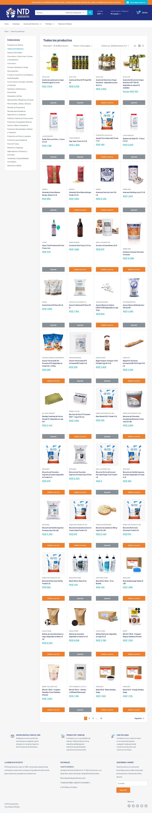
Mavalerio (126, 578)
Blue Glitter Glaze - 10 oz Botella (104, 582)
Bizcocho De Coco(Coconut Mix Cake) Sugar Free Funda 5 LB (106, 474)
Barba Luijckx (74, 411)
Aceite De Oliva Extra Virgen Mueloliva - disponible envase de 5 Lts (106, 82)
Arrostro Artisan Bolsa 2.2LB (106, 245)
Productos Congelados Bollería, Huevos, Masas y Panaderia (19, 123)
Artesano (45, 469)
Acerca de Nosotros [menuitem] (31, 24)
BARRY (125, 631)
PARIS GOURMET (74, 242)
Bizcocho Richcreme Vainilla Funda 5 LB (52, 582)
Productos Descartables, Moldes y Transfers (19, 130)
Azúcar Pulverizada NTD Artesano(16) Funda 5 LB (78, 362)
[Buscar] (90, 12)
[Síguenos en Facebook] (129, 805)
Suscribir (123, 790)
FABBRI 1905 (127, 189)
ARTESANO (72, 469)
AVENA (44, 302)
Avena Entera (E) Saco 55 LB (52, 305)
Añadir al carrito (107, 103)
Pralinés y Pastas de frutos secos (20, 118)
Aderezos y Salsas (14, 165)
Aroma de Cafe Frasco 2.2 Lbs (80, 245)
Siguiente (138, 718)
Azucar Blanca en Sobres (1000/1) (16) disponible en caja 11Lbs (107, 307)
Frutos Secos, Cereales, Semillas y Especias (20, 83)
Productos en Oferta (15, 45)
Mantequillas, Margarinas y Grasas (20, 100)
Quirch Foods (100, 358)
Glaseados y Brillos (14, 96)
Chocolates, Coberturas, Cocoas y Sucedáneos (19, 58)
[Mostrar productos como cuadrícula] (139, 46)
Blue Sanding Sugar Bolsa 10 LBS (133, 582)
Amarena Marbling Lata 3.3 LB (134, 192)
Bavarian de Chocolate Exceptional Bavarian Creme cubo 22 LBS (133, 419)
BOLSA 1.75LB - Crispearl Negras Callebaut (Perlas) (132, 635)
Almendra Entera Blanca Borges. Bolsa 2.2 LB (51, 193)
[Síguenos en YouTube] (141, 805)
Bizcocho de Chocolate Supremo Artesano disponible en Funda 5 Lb (53, 474)
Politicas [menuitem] (48, 24)
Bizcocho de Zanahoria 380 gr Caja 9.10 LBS (106, 529)
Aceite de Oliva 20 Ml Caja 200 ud (80, 81)
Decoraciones (12, 71)
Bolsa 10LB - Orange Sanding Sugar (133, 691)
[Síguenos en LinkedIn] (146, 805)
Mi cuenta (115, 14)
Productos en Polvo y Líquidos (19, 136)
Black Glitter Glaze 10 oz (78, 581)
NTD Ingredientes (129, 302)
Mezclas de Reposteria (16, 107)
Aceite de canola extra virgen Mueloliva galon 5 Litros (53, 81)
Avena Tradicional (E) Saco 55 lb (80, 306)
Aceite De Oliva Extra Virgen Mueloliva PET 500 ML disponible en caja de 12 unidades (133, 84)
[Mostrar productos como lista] (143, 46)
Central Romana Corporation (53, 358)
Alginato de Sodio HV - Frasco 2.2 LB (133, 139)
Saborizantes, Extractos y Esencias (17, 153)
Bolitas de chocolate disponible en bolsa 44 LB (78, 635)
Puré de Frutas (13, 144)
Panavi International (103, 525)
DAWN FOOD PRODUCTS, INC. (105, 413)
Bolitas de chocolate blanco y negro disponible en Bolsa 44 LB (52, 636)
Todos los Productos (15, 49)
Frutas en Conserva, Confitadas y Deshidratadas (20, 76)
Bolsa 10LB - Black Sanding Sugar (106, 691)
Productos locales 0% (104, 135)
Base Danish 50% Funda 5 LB (106, 416)
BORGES (45, 189)
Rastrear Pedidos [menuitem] (65, 24)
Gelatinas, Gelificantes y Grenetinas (16, 90)
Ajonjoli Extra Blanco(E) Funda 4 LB (107, 139)
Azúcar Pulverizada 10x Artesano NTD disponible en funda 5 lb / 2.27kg (52, 363)
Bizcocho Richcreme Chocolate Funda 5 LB (131, 529)
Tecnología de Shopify (12, 807)
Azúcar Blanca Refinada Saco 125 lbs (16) (133, 306)
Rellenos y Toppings (15, 147)
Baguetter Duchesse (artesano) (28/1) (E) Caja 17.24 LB (134, 363)
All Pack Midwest (48, 413)
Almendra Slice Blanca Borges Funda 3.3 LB (80, 193)
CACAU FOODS (46, 631)
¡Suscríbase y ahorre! (138, 2)
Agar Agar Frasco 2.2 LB (78, 141)
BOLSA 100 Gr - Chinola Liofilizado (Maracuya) (77, 691)
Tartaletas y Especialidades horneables (18, 160)
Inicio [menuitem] (6, 24)
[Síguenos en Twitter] (133, 805)
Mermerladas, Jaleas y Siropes (19, 103)
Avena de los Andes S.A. (78, 302)
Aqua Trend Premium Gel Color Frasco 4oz (53, 246)
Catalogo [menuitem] (16, 24)
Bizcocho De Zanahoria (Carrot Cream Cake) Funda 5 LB (80, 529)
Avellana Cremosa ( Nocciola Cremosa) (133, 253)
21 (101, 718)
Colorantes (11, 63)
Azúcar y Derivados (14, 52)
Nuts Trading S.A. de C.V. (78, 686)
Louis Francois (47, 136)
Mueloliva (45, 77)
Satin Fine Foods (75, 578)
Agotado (53, 103)
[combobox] (49, 12)
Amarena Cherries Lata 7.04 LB (106, 193)
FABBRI (98, 189)
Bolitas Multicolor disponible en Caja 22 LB (106, 635)
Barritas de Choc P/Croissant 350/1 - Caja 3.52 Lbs (79, 415)
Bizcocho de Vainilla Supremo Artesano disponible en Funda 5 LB (133, 474)
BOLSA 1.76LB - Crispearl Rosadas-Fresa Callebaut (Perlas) (51, 692)
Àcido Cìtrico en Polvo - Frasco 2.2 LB (53, 140)
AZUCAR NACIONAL (102, 302)
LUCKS (44, 242)
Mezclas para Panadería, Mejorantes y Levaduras (16, 113)
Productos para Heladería (17, 140)
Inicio (6, 31)
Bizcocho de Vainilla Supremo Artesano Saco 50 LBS (53, 529)
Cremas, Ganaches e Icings (17, 67)
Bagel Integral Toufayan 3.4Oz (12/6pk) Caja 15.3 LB (107, 362)
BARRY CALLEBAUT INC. (50, 686)
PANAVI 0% (126, 358)
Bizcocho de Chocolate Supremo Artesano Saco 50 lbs (80, 473)
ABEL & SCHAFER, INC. (103, 242)
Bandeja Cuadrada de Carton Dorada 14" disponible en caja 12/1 (52, 419)
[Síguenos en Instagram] (137, 805)
